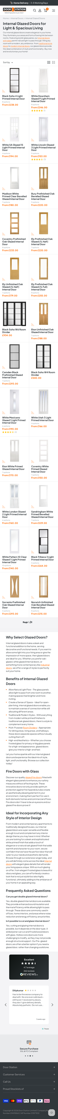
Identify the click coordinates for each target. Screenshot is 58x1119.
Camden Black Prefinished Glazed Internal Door (12, 375)
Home (6, 18)
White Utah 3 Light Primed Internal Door (42, 418)
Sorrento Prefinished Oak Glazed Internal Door (13, 605)
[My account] (40, 10)
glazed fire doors (33, 777)
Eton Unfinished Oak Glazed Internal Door (42, 330)
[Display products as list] (53, 62)
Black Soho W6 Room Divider (14, 330)
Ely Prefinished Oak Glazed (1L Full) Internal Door (42, 287)
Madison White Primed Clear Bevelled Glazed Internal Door (14, 196)
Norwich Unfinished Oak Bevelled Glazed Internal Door (42, 605)
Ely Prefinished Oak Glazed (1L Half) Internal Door (42, 241)
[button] (43, 111)
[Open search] (34, 10)
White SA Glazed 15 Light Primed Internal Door (13, 147)
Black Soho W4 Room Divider (43, 373)
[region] (29, 1005)
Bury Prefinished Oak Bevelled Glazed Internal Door (43, 196)
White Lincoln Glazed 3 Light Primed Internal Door (43, 147)
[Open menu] (53, 10)
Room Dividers (30, 727)
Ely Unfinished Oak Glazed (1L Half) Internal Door (12, 287)
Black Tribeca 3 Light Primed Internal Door (42, 558)
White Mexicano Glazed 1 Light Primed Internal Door (13, 420)
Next (25, 622)
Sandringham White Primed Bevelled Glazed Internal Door (42, 514)
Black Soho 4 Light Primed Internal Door (13, 97)
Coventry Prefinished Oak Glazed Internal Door (14, 241)
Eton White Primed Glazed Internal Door (13, 467)
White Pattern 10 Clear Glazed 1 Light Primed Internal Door (14, 559)
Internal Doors (17, 18)
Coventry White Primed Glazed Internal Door (40, 469)
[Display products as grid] (48, 62)
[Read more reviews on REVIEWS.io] (29, 974)
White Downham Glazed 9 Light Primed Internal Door (43, 99)
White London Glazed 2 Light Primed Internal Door (14, 514)
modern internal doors (20, 46)
